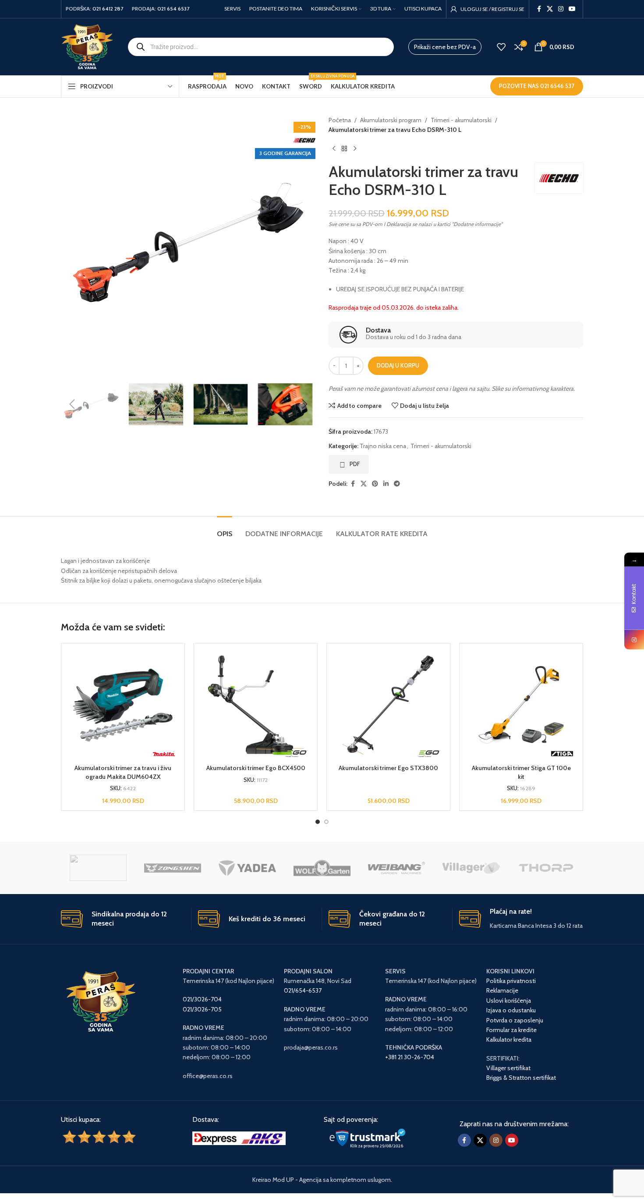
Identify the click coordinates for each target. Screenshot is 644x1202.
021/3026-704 (202, 999)
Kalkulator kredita (508, 1039)
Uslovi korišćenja (508, 1000)
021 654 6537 (173, 8)
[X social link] (550, 9)
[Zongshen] (172, 868)
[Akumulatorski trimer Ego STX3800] (388, 705)
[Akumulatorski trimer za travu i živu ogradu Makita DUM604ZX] (123, 705)
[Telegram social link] (397, 484)
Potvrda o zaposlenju (515, 1020)
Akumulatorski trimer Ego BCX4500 (255, 768)
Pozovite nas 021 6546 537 (536, 85)
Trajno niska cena (383, 446)
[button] (72, 404)
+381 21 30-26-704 (409, 1057)
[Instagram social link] (561, 9)
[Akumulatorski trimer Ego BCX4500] (256, 705)
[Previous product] (334, 149)
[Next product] (355, 149)
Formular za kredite (511, 1030)
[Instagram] (634, 640)
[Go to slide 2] (326, 822)
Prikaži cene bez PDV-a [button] (445, 47)
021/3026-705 (202, 1009)
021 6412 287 (107, 8)
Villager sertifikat (508, 1068)
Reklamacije (502, 990)
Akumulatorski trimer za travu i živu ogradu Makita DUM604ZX (122, 772)
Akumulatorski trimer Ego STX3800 (388, 768)
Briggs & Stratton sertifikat (521, 1078)
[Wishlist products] (501, 47)
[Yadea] (247, 868)
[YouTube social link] (572, 9)
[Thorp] (546, 868)
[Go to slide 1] (317, 822)
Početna (340, 120)
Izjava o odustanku (511, 1010)
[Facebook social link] (539, 9)
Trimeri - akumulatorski (461, 120)
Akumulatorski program (390, 120)
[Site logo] (87, 46)
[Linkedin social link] (386, 484)
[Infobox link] (456, 334)
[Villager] (471, 868)
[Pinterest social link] (375, 484)
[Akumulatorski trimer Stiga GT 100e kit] (521, 705)
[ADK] (98, 868)
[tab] (224, 529)
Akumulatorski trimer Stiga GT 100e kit (521, 772)
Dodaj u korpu (398, 365)
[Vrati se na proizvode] (344, 149)
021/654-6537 (303, 990)
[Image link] (239, 1138)
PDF (355, 463)
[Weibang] (396, 868)
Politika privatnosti (511, 981)
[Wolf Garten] (322, 868)
